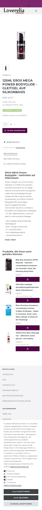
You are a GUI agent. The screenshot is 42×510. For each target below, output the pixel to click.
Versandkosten (20, 147)
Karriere (6, 419)
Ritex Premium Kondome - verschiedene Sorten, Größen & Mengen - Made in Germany (27, 312)
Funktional (11, 482)
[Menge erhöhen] (11, 124)
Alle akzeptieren (21, 491)
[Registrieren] (22, 2)
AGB (4, 380)
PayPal (10, 480)
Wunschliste (13, 142)
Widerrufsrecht (10, 390)
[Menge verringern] (15, 124)
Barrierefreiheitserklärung (16, 401)
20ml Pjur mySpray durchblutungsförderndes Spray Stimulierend (27, 287)
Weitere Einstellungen (13, 485)
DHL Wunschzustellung (16, 477)
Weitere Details (12, 159)
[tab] (11, 153)
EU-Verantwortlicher (15, 164)
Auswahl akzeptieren (21, 504)
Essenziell (11, 471)
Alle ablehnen (21, 498)
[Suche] (29, 2)
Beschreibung (11, 153)
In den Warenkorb (16, 130)
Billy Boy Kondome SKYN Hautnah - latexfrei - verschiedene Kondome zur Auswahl (27, 265)
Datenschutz (8, 385)
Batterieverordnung (12, 396)
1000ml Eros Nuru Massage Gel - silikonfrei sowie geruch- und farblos (27, 336)
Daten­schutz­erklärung (19, 467)
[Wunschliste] (36, 2)
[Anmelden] (14, 2)
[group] (8, 289)
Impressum (7, 374)
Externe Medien (13, 474)
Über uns (6, 414)
